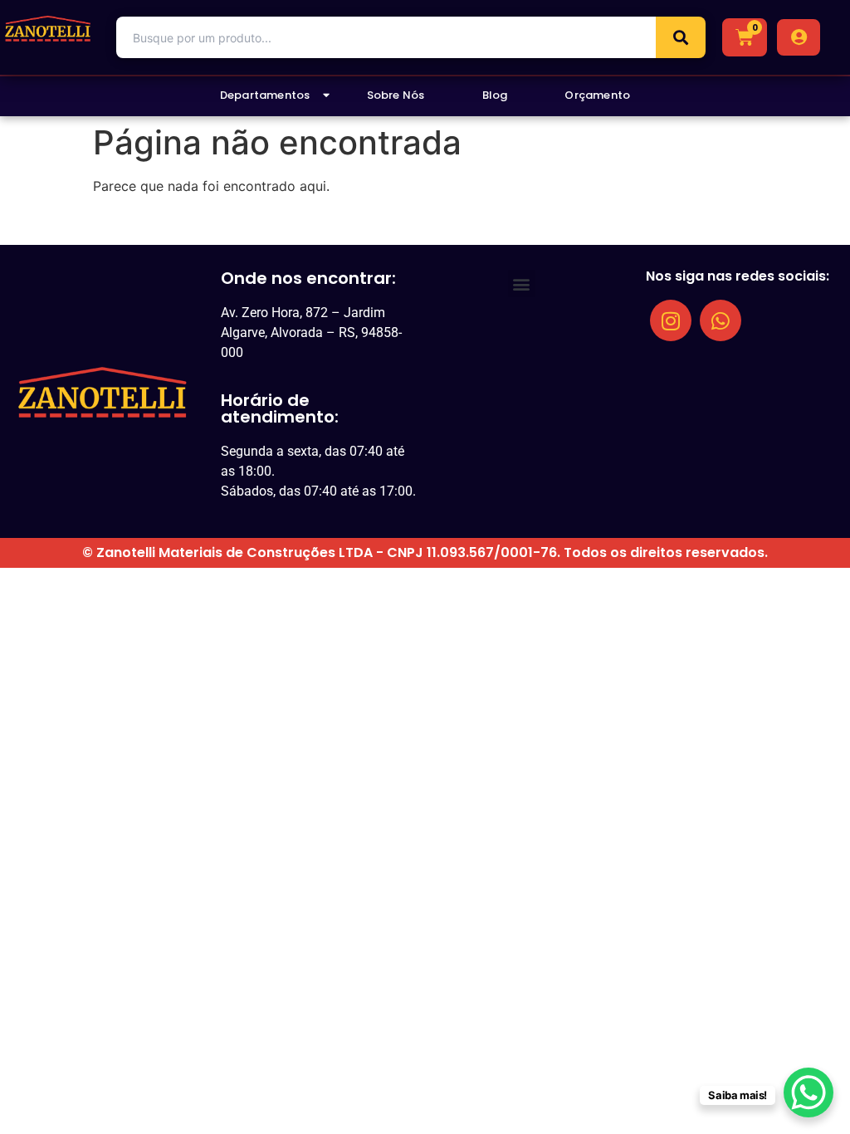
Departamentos (265, 95)
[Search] (681, 37)
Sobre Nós (396, 95)
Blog (495, 95)
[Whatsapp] (720, 320)
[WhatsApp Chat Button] (808, 1092)
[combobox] (386, 37)
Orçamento (597, 95)
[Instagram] (670, 320)
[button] (521, 283)
